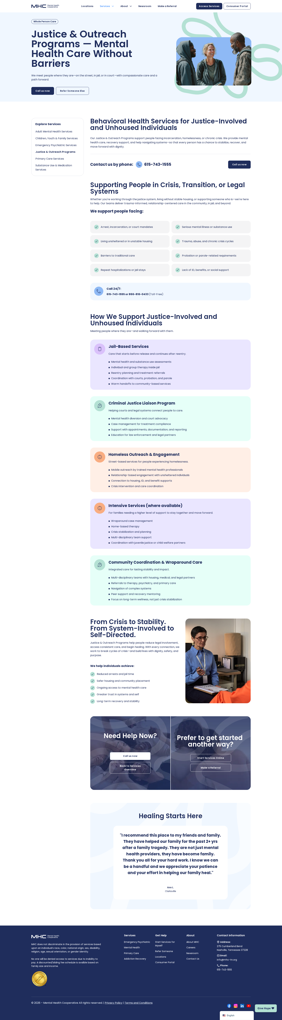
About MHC (192, 942)
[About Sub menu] (131, 6)
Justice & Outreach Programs (55, 152)
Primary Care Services (49, 159)
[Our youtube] (249, 1006)
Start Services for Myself (165, 943)
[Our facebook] (229, 1006)
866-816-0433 (139, 294)
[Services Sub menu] (113, 6)
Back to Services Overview (130, 767)
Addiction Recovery (135, 958)
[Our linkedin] (242, 1006)
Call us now (42, 91)
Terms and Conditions (139, 1003)
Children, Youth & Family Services (56, 138)
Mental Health (132, 947)
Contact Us (192, 958)
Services (105, 6)
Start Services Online (210, 758)
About (124, 6)
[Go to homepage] (45, 6)
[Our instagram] (236, 1006)
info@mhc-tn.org (227, 959)
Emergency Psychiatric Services (56, 145)
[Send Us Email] (218, 955)
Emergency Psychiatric (137, 942)
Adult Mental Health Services (53, 131)
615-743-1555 (116, 294)
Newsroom (144, 6)
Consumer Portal (237, 6)
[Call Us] (218, 965)
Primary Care (131, 953)
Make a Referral (167, 6)
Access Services (209, 6)
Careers (190, 947)
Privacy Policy (113, 1003)
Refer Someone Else (72, 91)
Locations (87, 6)
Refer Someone (164, 951)
